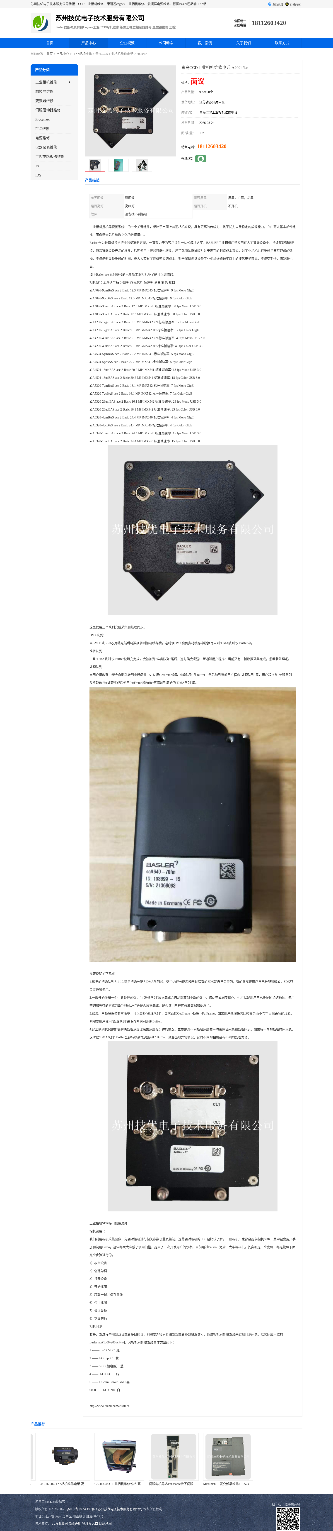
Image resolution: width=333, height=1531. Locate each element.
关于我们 (243, 43)
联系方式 (282, 43)
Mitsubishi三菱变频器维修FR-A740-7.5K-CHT (173, 1484)
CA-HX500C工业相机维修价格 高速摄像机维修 (65, 1484)
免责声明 (75, 1523)
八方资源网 (60, 1523)
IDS (38, 175)
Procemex (42, 119)
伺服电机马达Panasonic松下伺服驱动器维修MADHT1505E (127, 1484)
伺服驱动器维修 (48, 110)
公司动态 (166, 43)
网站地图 (105, 1523)
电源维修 (42, 138)
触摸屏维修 (44, 91)
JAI (38, 166)
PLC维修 (42, 129)
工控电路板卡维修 (49, 157)
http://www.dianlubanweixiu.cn (109, 1406)
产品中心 (88, 43)
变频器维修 (44, 101)
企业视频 (127, 43)
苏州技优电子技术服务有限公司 (120, 1509)
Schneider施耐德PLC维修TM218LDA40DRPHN (228, 1484)
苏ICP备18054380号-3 (82, 1509)
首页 (49, 43)
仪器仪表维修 (46, 147)
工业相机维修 (82, 54)
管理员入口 (90, 1523)
